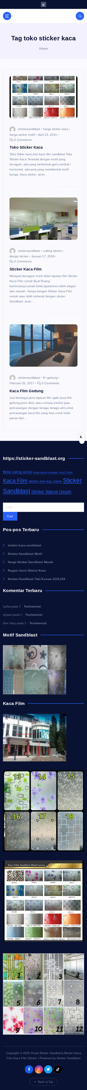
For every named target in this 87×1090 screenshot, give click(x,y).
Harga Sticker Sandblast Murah (30, 562)
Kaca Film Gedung (26, 391)
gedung (52, 377)
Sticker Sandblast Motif (25, 553)
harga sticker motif (22, 134)
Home (43, 48)
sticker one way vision (45, 481)
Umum (65, 491)
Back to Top (45, 1081)
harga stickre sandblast (45, 472)
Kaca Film (15, 480)
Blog (7, 472)
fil (44, 377)
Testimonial (32, 606)
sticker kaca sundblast (24, 545)
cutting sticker (52, 250)
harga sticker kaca (55, 129)
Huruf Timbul (66, 472)
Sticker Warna (44, 491)
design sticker (19, 256)
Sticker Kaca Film (26, 269)
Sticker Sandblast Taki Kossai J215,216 (36, 579)
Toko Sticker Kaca (26, 147)
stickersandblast (29, 129)
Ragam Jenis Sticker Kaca (27, 570)
